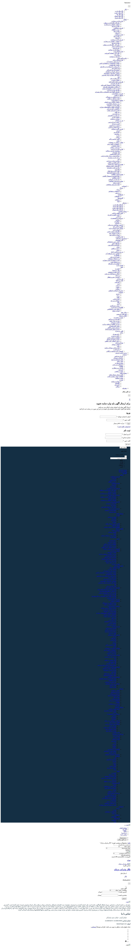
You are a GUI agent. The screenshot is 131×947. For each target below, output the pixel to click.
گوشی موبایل (116, 344)
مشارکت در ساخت (114, 50)
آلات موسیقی (119, 240)
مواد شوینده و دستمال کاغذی (111, 176)
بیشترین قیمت (122, 895)
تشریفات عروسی (121, 314)
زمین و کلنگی (116, 29)
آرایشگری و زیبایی (117, 364)
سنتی (118, 247)
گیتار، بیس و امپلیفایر (113, 242)
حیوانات (117, 199)
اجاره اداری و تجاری (117, 21)
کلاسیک (117, 383)
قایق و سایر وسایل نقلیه (116, 375)
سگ (118, 302)
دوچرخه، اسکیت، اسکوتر (115, 290)
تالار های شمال (118, 16)
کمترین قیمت (123, 892)
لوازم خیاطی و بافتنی (113, 98)
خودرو (121, 380)
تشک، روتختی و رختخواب (115, 142)
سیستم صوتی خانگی (113, 327)
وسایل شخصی (122, 211)
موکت (118, 137)
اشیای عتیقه (116, 311)
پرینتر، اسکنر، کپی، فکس (112, 341)
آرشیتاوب (94, 927)
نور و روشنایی (119, 120)
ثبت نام (128, 444)
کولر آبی (117, 169)
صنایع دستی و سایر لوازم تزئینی (110, 156)
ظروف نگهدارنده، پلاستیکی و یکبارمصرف (107, 92)
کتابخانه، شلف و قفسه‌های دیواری (110, 107)
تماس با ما (124, 834)
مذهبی (118, 287)
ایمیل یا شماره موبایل (123, 416)
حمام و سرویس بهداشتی (116, 181)
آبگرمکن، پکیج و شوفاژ (113, 166)
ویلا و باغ (117, 55)
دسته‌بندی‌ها (123, 838)
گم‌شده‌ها (120, 198)
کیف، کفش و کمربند (114, 215)
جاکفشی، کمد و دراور (113, 109)
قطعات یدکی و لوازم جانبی (115, 376)
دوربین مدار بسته (115, 321)
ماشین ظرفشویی (114, 65)
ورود (128, 423)
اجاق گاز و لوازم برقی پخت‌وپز (111, 75)
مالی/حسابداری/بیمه (117, 359)
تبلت (118, 346)
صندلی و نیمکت (115, 119)
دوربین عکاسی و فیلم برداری (111, 324)
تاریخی (118, 285)
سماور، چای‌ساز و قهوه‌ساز (112, 73)
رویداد (121, 188)
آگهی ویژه (124, 888)
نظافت (121, 366)
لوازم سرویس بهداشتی (113, 184)
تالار (125, 9)
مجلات (118, 289)
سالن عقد (124, 312)
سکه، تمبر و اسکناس (113, 309)
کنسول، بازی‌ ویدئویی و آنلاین (114, 351)
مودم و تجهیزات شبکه (113, 339)
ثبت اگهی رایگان (122, 839)
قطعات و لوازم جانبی (113, 337)
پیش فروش (116, 48)
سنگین (118, 386)
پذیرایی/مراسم (119, 356)
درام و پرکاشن (115, 248)
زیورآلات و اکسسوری (117, 218)
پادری (118, 135)
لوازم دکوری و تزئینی (117, 149)
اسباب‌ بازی (119, 265)
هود (119, 77)
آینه (119, 159)
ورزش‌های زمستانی (114, 258)
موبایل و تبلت (119, 343)
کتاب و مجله (119, 280)
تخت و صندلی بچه (114, 233)
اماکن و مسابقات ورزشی (112, 274)
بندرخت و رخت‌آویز (114, 179)
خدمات (125, 354)
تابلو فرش (117, 132)
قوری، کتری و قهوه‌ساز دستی (111, 88)
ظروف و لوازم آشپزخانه (116, 82)
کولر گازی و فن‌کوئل (113, 171)
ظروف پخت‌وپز (115, 83)
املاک (125, 19)
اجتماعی (124, 186)
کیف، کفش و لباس (117, 213)
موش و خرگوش (115, 306)
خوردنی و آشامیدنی (117, 93)
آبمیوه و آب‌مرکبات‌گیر (113, 70)
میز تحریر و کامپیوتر (114, 115)
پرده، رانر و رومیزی (114, 157)
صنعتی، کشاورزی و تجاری (112, 24)
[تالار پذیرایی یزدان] (124, 864)
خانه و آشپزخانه (122, 58)
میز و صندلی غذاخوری (113, 103)
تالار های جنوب (118, 13)
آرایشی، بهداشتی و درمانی (115, 225)
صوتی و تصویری (118, 317)
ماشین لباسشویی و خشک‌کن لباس (109, 63)
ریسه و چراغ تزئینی (114, 122)
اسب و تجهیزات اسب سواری (111, 260)
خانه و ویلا (117, 31)
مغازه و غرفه (116, 26)
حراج (118, 189)
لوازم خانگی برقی (118, 60)
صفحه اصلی (123, 828)
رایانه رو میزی (115, 336)
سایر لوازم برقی (115, 78)
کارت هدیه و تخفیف (114, 272)
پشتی (118, 141)
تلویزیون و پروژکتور (114, 319)
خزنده (118, 294)
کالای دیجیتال (123, 316)
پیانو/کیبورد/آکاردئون (114, 245)
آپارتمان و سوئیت (115, 56)
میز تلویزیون (116, 114)
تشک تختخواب (115, 146)
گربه (118, 304)
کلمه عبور (126, 420)
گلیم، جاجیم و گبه (114, 139)
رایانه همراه (116, 334)
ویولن (118, 250)
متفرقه (124, 388)
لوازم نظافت (116, 178)
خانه (129, 843)
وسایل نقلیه (123, 373)
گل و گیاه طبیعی (115, 154)
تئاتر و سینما (116, 270)
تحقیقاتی (117, 196)
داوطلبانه (120, 194)
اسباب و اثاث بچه (115, 235)
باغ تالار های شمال (117, 210)
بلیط (122, 267)
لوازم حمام (116, 183)
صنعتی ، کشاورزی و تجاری (112, 41)
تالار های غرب (119, 11)
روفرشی (117, 134)
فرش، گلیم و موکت (117, 129)
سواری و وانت (115, 381)
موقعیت (124, 890)
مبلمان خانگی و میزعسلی (112, 102)
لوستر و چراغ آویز (114, 125)
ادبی (118, 284)
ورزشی (117, 193)
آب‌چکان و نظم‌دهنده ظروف (111, 87)
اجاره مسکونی (119, 34)
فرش (118, 130)
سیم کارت (116, 349)
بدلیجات (117, 223)
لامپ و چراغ (116, 124)
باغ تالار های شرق (118, 206)
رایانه (121, 332)
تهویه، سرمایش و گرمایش (115, 164)
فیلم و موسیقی (115, 322)
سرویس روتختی (115, 147)
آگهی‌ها (125, 473)
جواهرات (117, 221)
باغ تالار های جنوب (117, 208)
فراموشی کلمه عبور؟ (124, 426)
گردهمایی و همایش (114, 191)
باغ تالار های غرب (118, 204)
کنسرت (117, 268)
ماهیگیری (117, 255)
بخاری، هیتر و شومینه (113, 167)
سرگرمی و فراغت (121, 238)
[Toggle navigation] (125, 825)
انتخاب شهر (123, 447)
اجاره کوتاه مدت (118, 51)
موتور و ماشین (119, 371)
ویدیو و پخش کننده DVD (112, 329)
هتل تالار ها (120, 14)
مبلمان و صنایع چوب (117, 100)
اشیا (118, 201)
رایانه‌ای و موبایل (118, 358)
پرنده (118, 295)
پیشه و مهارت (119, 363)
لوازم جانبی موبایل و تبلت (112, 348)
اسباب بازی (116, 230)
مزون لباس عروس (121, 353)
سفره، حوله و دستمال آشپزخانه (110, 85)
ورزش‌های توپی (115, 262)
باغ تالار (124, 203)
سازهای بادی (116, 243)
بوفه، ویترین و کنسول (113, 105)
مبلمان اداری (116, 117)
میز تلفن (117, 112)
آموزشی (117, 282)
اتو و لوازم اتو (116, 68)
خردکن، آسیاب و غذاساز (112, 71)
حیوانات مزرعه (115, 300)
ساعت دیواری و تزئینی (113, 161)
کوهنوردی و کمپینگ (114, 263)
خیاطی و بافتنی (118, 95)
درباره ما (124, 833)
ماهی (118, 297)
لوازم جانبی (116, 299)
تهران (128, 860)
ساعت (118, 220)
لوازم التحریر (119, 236)
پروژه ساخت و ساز (117, 46)
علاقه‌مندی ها (123, 471)
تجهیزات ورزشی (115, 257)
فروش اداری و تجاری (117, 39)
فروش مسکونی (118, 28)
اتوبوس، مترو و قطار (113, 277)
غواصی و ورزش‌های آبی (113, 253)
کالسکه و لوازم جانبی (113, 231)
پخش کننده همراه (114, 326)
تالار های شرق (119, 18)
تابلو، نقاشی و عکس (114, 162)
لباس (118, 216)
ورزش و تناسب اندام (117, 252)
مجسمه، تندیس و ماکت (113, 151)
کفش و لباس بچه (118, 226)
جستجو (128, 850)
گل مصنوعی (116, 152)
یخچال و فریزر (115, 80)
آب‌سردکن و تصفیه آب (113, 61)
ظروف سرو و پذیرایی (113, 90)
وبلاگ (125, 831)
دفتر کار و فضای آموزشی (112, 53)
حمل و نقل (120, 361)
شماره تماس (126, 437)
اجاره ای (117, 385)
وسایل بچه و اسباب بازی (116, 228)
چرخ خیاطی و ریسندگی (113, 97)
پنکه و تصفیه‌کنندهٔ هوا (113, 173)
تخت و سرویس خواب (113, 110)
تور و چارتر (120, 279)
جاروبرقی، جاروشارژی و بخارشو (110, 66)
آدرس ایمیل (126, 434)
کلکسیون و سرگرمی (117, 307)
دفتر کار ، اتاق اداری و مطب (111, 45)
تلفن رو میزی (119, 331)
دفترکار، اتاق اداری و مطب (112, 23)
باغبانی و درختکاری (117, 368)
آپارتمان (117, 33)
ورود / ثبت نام (123, 470)
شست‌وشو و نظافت (117, 174)
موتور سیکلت (119, 378)
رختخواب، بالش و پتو (113, 144)
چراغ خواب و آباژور (114, 127)
